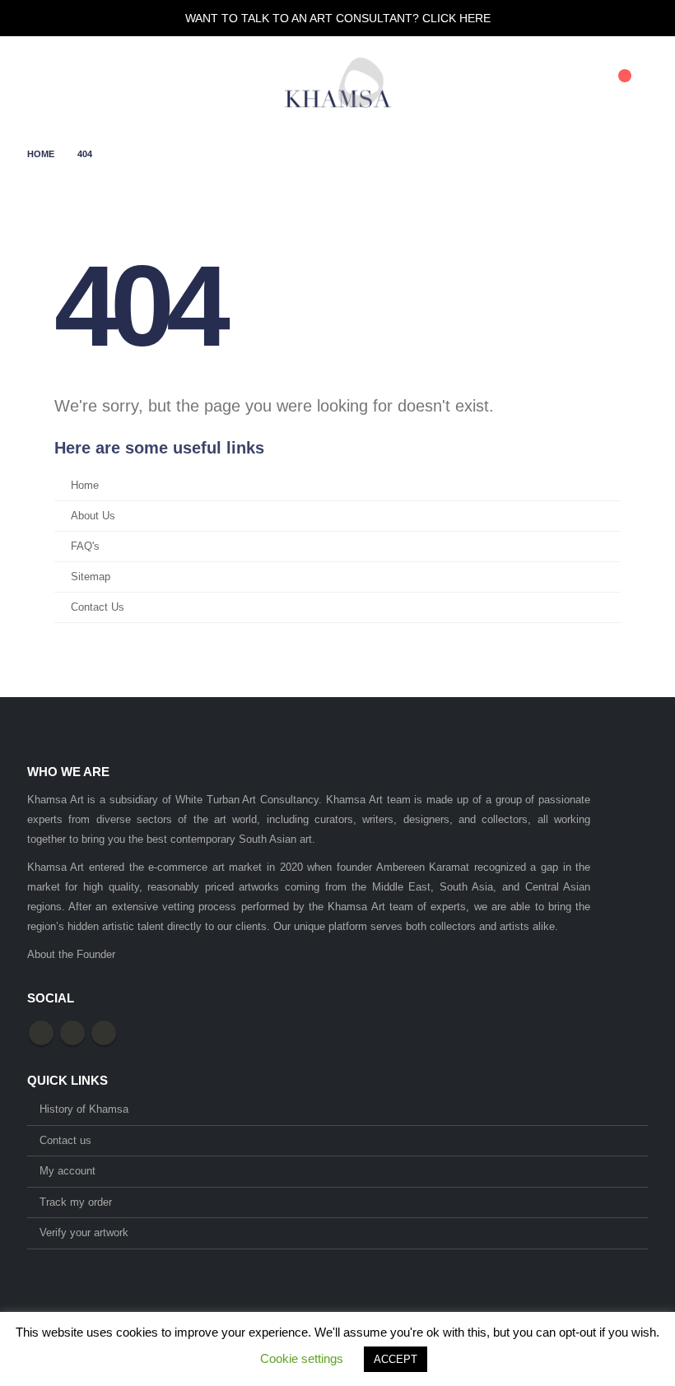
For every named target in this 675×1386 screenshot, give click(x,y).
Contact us (65, 1140)
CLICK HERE (456, 18)
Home (85, 485)
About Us (93, 516)
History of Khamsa (84, 1109)
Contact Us (97, 607)
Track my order (76, 1202)
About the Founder (71, 954)
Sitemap (90, 577)
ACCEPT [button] (395, 1359)
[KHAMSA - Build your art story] (337, 83)
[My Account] (538, 83)
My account (67, 1171)
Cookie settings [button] (301, 1358)
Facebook (41, 1033)
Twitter (72, 1033)
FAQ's (85, 546)
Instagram (103, 1033)
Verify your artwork (84, 1232)
